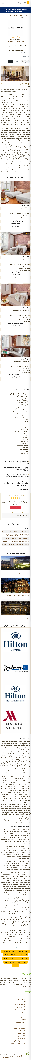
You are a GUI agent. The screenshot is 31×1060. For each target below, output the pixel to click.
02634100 (6, 1058)
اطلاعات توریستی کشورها (18, 1044)
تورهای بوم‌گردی (20, 1007)
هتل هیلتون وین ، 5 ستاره (21, 573)
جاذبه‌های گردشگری (19, 1041)
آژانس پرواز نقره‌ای (17, 1056)
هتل (23, 1012)
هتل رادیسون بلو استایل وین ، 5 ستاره (18, 596)
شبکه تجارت (21, 1046)
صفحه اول (26, 16)
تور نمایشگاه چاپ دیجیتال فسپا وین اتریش (17, 535)
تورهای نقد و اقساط (19, 1009)
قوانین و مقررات (20, 1033)
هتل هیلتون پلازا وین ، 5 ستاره (20, 618)
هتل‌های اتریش (17, 16)
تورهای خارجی (21, 1002)
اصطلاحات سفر (21, 1039)
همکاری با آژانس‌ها (19, 1028)
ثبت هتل (22, 1031)
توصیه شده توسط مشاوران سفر (15, 42)
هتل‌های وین (8, 16)
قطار (23, 1020)
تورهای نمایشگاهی (19, 1004)
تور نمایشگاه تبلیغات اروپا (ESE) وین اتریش (17, 538)
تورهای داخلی (21, 999)
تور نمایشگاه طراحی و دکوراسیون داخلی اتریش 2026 (14, 545)
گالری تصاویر (21, 1036)
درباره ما (22, 1015)
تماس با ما (22, 1017)
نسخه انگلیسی (20, 1022)
